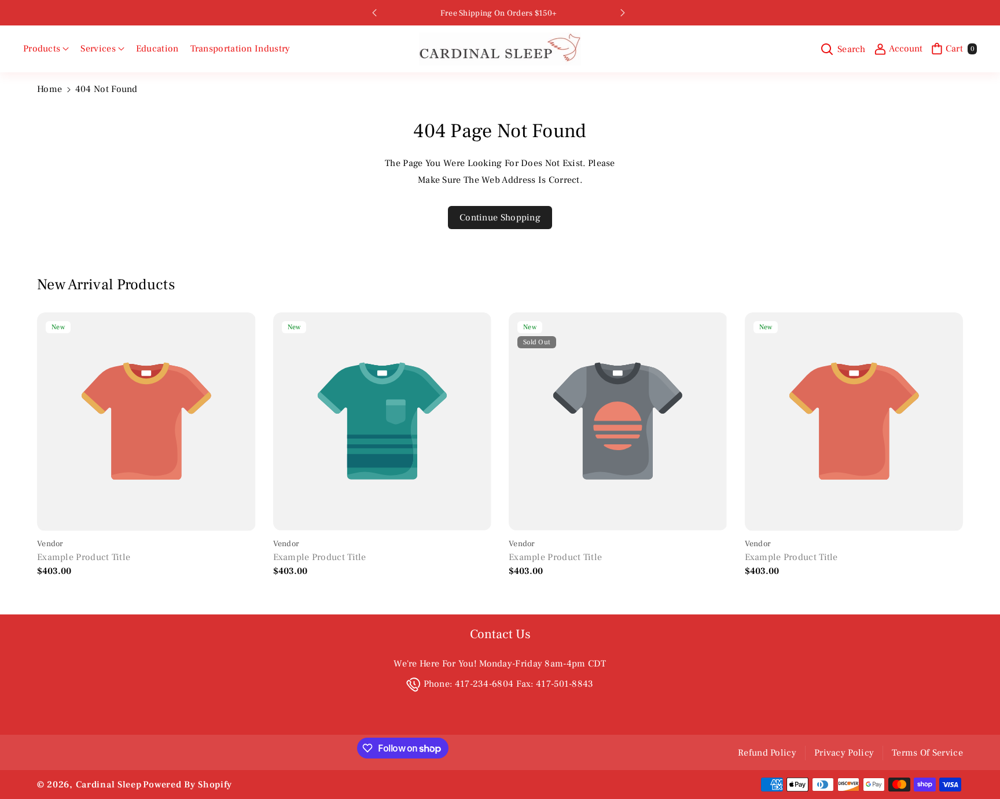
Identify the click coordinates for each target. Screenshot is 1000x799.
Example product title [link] (83, 557)
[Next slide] (622, 12)
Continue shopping (500, 217)
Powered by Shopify (187, 784)
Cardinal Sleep (109, 784)
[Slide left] (50, 446)
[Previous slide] (374, 12)
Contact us (500, 634)
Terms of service (927, 753)
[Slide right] (949, 446)
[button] (46, 49)
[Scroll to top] (975, 762)
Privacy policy (844, 753)
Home (49, 89)
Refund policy (767, 753)
